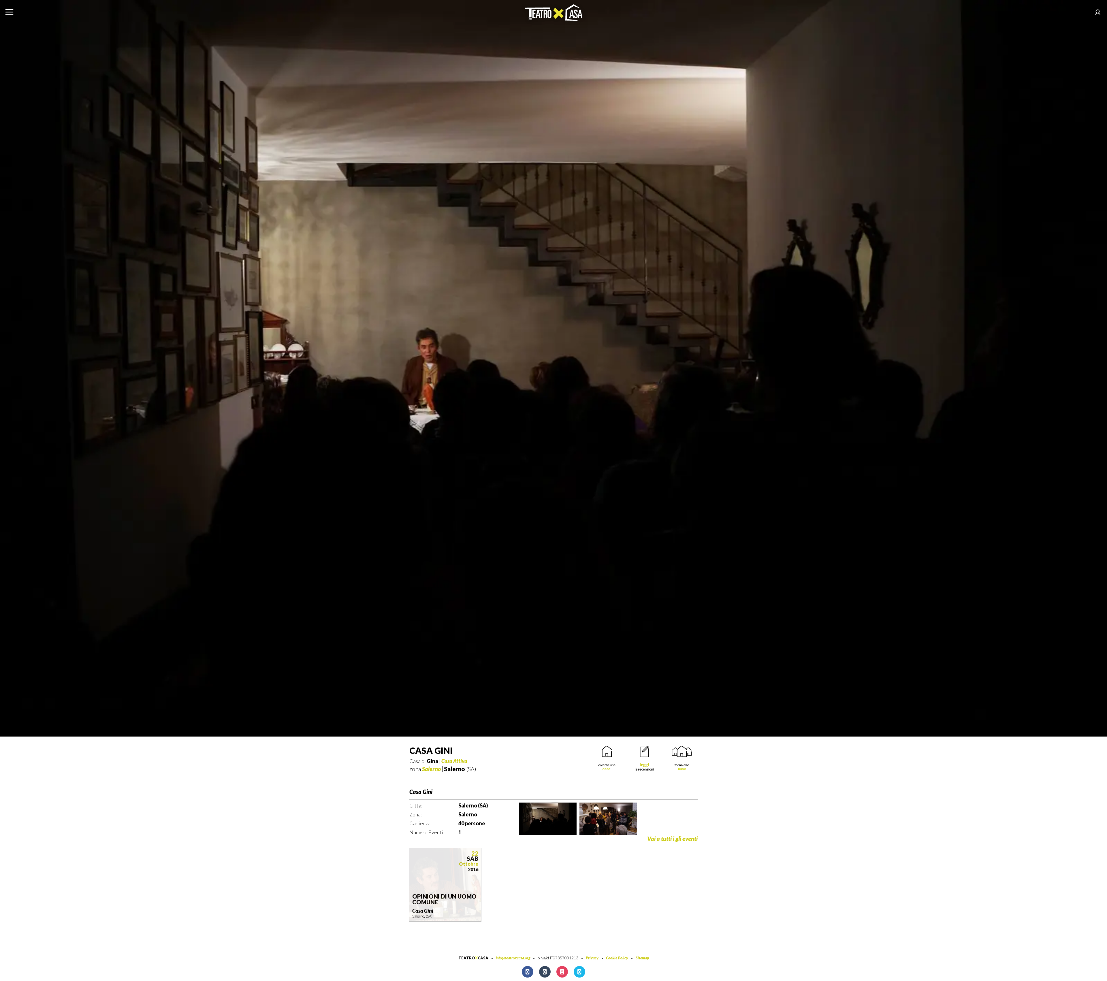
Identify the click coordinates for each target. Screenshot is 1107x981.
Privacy (592, 958)
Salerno (431, 768)
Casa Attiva (454, 761)
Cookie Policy (617, 958)
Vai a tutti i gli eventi (672, 838)
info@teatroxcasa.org (513, 958)
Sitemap (642, 958)
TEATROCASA (473, 958)
